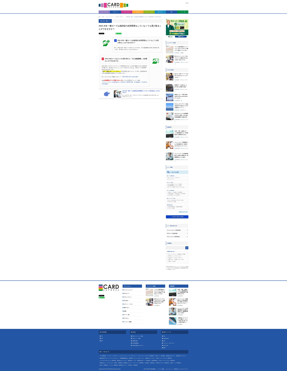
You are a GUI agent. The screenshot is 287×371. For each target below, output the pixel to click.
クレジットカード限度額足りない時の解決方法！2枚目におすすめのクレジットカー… (181, 144)
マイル (175, 257)
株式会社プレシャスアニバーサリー (181, 369)
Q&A (170, 261)
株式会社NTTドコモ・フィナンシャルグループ (109, 358)
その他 (174, 261)
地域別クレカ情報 (181, 254)
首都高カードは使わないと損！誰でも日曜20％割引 (181, 85)
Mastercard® (174, 200)
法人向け (138, 11)
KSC (102, 340)
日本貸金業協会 (135, 343)
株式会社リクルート (123, 365)
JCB (179, 200)
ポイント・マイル (149, 11)
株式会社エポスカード (170, 355)
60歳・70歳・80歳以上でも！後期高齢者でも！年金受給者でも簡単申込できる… (181, 132)
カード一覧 (182, 11)
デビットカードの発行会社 (173, 236)
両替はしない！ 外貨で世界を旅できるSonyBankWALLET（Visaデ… (181, 96)
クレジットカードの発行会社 (174, 230)
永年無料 (175, 192)
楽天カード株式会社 (104, 365)
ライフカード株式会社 (113, 365)
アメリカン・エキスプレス (168, 343)
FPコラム (126, 318)
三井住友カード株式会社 (149, 362)
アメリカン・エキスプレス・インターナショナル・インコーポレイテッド (122, 355)
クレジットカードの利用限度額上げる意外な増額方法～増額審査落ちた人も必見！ (181, 155)
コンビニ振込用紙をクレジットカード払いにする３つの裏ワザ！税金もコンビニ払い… (181, 48)
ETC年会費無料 (171, 184)
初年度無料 (180, 192)
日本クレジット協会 (136, 338)
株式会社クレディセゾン (150, 358)
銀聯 (175, 201)
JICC (102, 338)
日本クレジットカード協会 (137, 336)
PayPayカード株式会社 (133, 365)
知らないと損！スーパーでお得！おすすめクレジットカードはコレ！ (181, 75)
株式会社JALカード (141, 360)
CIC (102, 336)
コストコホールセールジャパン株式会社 (108, 360)
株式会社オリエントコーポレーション (136, 358)
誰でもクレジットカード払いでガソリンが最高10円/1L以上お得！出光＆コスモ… (181, 58)
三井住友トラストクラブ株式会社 (162, 362)
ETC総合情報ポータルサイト (138, 345)
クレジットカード (104, 11)
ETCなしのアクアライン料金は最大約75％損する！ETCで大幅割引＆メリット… (181, 105)
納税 (171, 11)
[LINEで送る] (119, 33)
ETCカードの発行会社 (172, 233)
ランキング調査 (161, 369)
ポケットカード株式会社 (139, 362)
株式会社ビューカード (128, 362)
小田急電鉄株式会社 (124, 358)
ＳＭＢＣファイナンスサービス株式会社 (167, 360)
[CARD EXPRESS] (113, 5)
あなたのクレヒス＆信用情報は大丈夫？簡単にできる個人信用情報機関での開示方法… (181, 115)
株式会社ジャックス (132, 360)
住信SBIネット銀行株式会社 (151, 360)
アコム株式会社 (103, 355)
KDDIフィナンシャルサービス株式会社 (164, 358)
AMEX (182, 200)
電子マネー (160, 11)
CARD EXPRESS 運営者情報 (149, 369)
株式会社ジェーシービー (122, 360)
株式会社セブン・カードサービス (106, 362)
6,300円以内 (183, 193)
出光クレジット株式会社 (160, 355)
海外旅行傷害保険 (172, 206)
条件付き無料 (171, 193)
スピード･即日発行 (179, 184)
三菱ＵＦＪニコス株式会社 (175, 362)
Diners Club (170, 201)
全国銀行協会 (135, 340)
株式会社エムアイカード (181, 355)
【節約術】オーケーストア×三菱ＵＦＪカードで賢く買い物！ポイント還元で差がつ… (183, 320)
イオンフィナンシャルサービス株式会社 (146, 355)
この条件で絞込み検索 (177, 217)
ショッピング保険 (172, 208)
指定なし (170, 192)
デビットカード (126, 11)
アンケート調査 (127, 321)
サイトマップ (169, 369)
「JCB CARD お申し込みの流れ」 (130, 76)
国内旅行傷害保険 (179, 206)
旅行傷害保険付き (172, 185)
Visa (169, 200)
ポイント (181, 257)
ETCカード (115, 11)
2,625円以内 (177, 193)
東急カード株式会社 (118, 362)
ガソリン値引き (179, 185)
